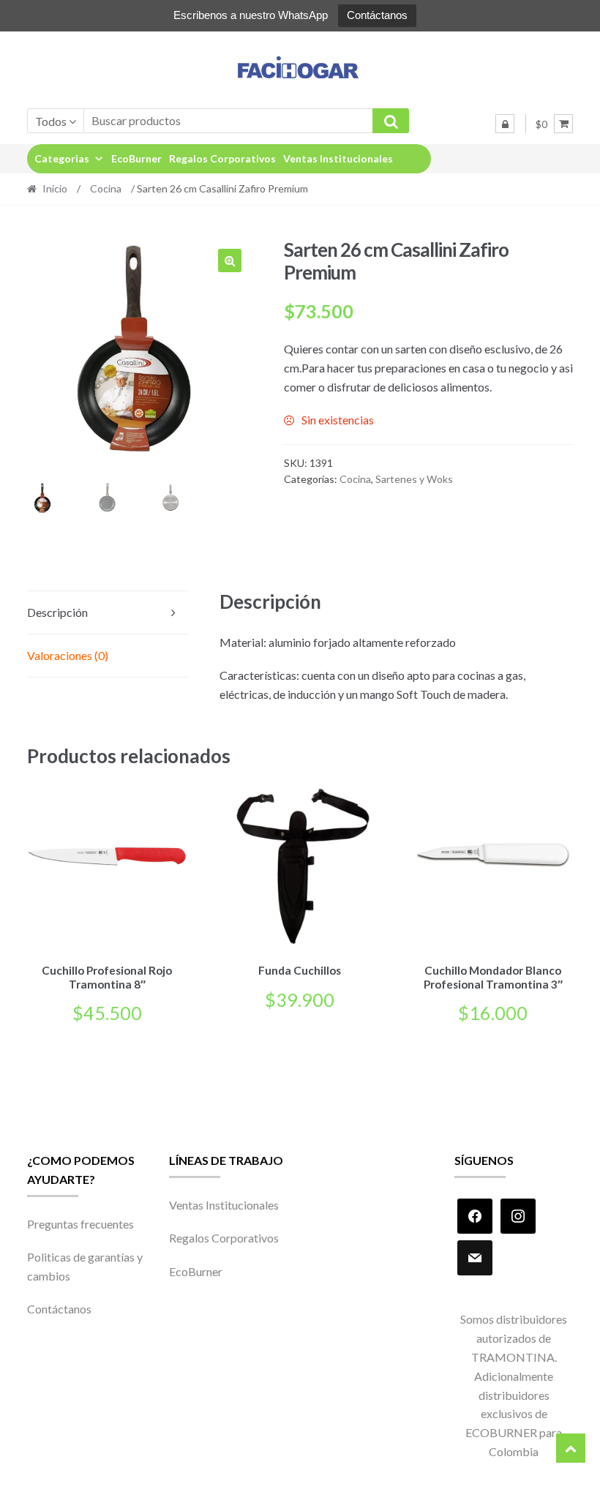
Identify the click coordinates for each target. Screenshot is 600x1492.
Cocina (105, 188)
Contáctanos (377, 15)
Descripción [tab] (57, 612)
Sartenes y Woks (414, 479)
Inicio (54, 188)
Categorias (61, 158)
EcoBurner (136, 158)
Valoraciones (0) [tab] (67, 655)
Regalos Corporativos (222, 158)
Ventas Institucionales (338, 158)
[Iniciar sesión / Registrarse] (504, 123)
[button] (229, 260)
